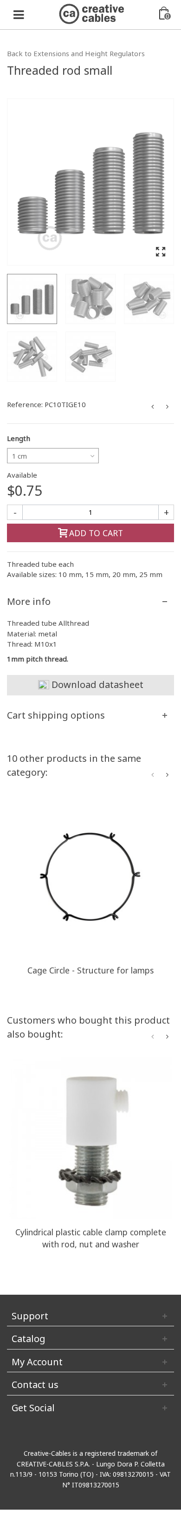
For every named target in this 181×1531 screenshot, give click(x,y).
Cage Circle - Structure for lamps (90, 970)
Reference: (25, 404)
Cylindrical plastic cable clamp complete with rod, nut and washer (90, 1238)
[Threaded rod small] (90, 182)
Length (18, 438)
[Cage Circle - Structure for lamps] (90, 876)
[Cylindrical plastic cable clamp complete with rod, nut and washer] (90, 1137)
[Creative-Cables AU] (91, 13)
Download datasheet (96, 684)
